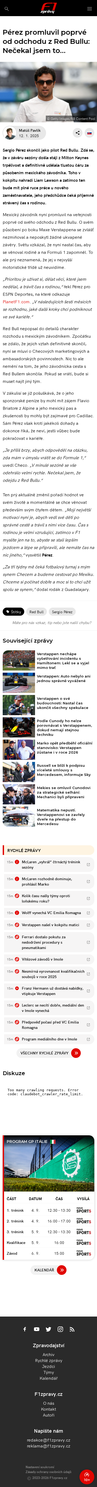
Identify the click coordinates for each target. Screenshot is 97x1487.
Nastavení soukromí (40, 1466)
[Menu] (89, 9)
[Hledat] (6, 8)
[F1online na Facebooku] (25, 1329)
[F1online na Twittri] (48, 1329)
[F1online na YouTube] (37, 1329)
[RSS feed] (72, 1329)
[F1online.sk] (48, 8)
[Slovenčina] (89, 133)
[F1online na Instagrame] (60, 1329)
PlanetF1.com (16, 301)
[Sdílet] (77, 133)
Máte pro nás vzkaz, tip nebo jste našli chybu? (51, 622)
